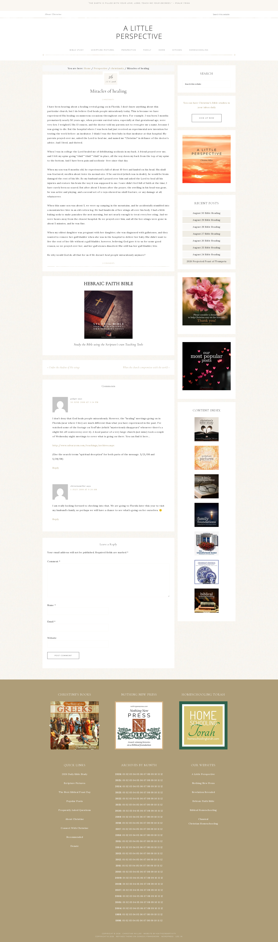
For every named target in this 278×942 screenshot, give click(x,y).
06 (141, 774)
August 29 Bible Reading (206, 220)
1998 (118, 920)
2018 (118, 823)
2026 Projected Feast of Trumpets (207, 261)
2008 (118, 883)
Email (51, 621)
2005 (118, 902)
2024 (118, 786)
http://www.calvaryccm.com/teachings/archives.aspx (83, 445)
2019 (118, 816)
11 (159, 780)
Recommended (74, 837)
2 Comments (108, 263)
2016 (118, 835)
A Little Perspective (139, 32)
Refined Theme (124, 936)
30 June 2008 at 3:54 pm (84, 402)
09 (152, 780)
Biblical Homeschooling (203, 810)
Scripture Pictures (74, 783)
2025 (118, 780)
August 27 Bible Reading (206, 233)
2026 (118, 774)
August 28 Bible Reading (206, 226)
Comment (53, 561)
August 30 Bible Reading (207, 213)
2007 (118, 890)
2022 (118, 798)
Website (52, 638)
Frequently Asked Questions (74, 810)
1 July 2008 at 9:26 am (83, 489)
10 (155, 780)
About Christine (74, 819)
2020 (118, 810)
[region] (74, 725)
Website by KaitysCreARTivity (160, 933)
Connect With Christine (74, 828)
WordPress (167, 936)
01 (124, 774)
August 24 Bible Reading (206, 254)
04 (134, 774)
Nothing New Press (203, 783)
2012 (118, 859)
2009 (118, 877)
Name (51, 605)
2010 (118, 871)
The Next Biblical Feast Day (75, 792)
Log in (179, 936)
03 (130, 774)
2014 (118, 847)
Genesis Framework (148, 936)
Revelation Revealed (203, 792)
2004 (118, 908)
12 (161, 780)
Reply (55, 467)
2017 (118, 829)
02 (127, 774)
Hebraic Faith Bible (203, 801)
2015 (118, 841)
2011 (118, 865)
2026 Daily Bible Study (74, 774)
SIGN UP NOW (206, 118)
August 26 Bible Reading (206, 240)
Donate (74, 846)
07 (145, 774)
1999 (118, 914)
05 (137, 774)
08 (148, 774)
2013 (118, 853)
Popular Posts (74, 801)
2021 (118, 804)
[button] (74, 725)
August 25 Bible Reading (206, 247)
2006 (118, 896)
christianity (108, 100)
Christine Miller (132, 933)
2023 (118, 792)
